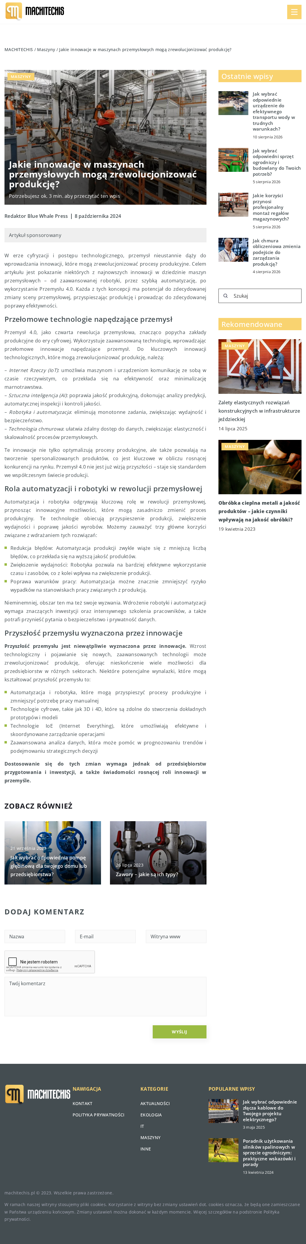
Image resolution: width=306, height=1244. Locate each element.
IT (142, 1126)
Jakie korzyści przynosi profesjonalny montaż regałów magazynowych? (271, 207)
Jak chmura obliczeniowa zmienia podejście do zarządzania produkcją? (277, 252)
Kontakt (83, 1103)
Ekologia (151, 1115)
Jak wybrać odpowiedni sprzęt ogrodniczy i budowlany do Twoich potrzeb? (277, 162)
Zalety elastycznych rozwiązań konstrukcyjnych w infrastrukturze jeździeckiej (259, 411)
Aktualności (155, 1103)
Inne (145, 1149)
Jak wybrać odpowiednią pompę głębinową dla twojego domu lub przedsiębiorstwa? (48, 866)
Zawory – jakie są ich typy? (147, 874)
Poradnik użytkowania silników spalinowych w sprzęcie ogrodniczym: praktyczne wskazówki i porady (269, 1152)
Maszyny (21, 76)
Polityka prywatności (99, 1115)
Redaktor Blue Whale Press (36, 216)
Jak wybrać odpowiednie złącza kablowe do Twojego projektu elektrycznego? (270, 1110)
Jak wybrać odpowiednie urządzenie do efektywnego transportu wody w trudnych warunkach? (274, 111)
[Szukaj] (225, 296)
